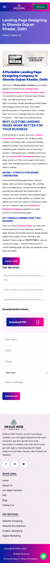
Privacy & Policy (11, 559)
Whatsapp (40, 7)
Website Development (14, 526)
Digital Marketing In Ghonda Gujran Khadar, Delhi (22, 300)
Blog (4, 500)
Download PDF (18, 322)
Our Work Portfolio (12, 490)
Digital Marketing (11, 535)
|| (19, 559)
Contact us (8, 505)
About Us (7, 485)
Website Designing (12, 521)
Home (5, 35)
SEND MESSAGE (11, 396)
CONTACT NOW (11, 261)
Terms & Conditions (29, 559)
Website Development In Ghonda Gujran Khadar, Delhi (22, 278)
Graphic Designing (12, 531)
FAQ (4, 495)
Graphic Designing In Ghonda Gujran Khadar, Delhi (23, 290)
